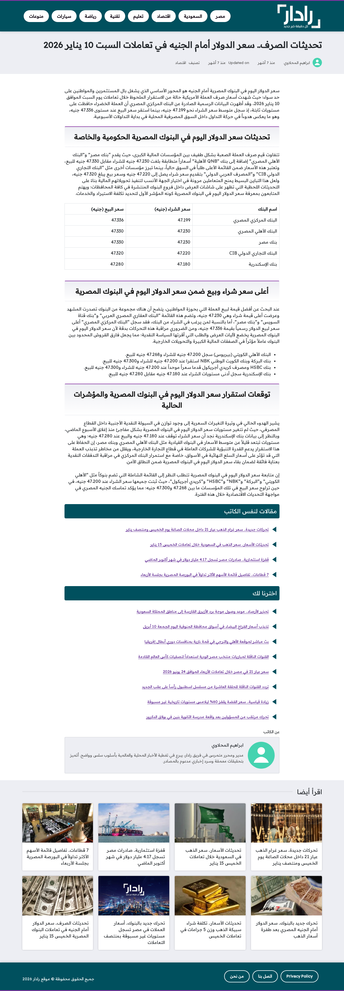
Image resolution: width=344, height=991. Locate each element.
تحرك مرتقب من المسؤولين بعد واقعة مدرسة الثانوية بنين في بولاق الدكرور (207, 716)
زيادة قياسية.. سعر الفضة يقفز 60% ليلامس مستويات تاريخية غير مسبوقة (208, 701)
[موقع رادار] (298, 16)
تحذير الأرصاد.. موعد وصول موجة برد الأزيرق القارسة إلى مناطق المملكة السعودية (203, 611)
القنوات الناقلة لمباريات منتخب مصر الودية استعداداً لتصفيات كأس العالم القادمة (203, 656)
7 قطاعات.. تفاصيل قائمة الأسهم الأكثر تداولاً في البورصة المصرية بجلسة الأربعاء (205, 574)
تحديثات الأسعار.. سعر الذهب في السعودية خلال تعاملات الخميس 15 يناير (209, 544)
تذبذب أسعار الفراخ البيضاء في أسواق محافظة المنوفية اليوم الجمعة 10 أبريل (206, 626)
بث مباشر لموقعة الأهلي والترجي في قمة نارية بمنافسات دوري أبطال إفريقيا (207, 641)
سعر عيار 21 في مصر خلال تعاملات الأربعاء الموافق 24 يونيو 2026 (216, 671)
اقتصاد (180, 62)
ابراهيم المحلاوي (297, 62)
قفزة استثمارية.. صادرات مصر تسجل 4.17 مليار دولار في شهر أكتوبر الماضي (207, 559)
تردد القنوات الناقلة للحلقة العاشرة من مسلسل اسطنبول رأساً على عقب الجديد (205, 686)
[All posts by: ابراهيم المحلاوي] (261, 754)
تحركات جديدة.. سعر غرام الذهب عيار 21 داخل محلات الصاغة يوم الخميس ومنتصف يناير (197, 529)
